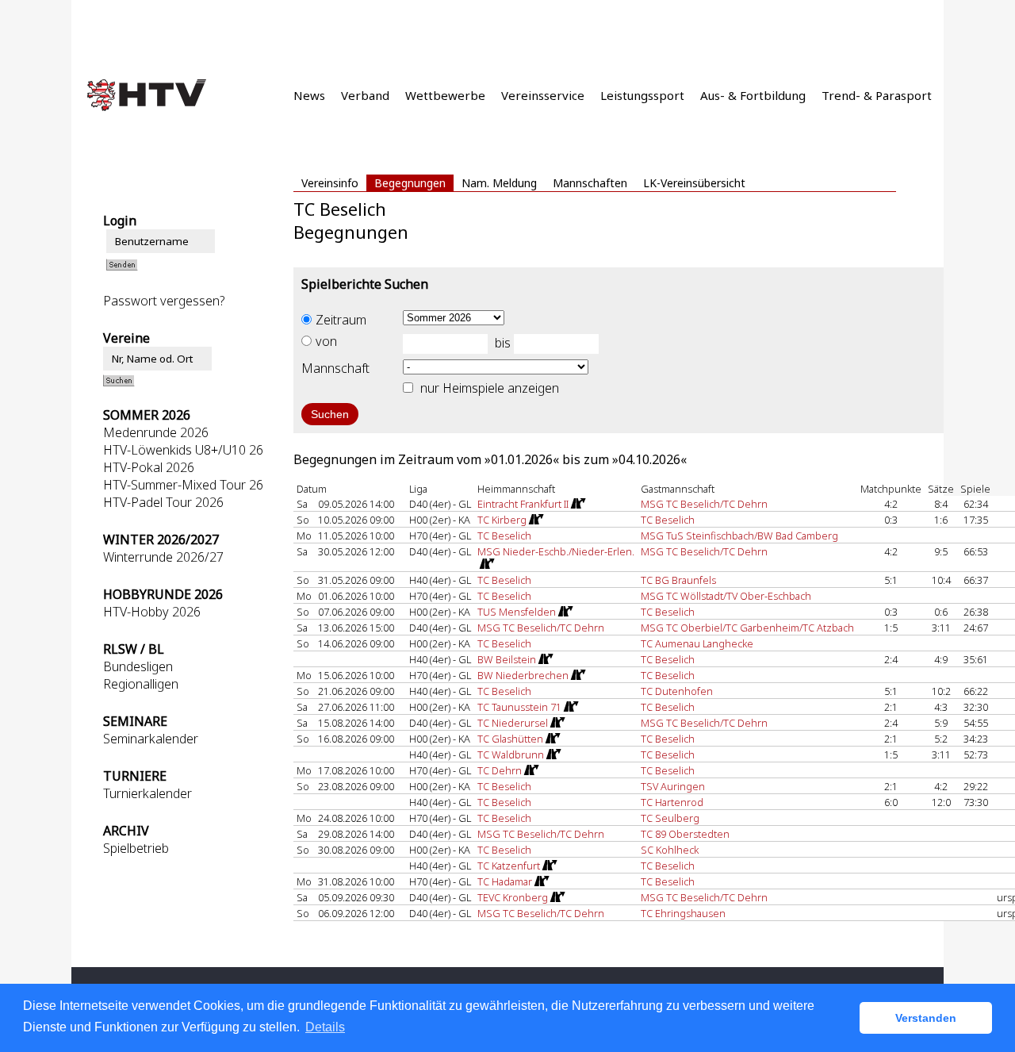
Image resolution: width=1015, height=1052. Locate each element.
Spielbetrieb (136, 848)
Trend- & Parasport (877, 95)
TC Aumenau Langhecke (697, 643)
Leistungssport (642, 95)
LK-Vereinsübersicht (694, 182)
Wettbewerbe (445, 95)
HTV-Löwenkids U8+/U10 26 (183, 450)
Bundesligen (138, 666)
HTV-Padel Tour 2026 (163, 502)
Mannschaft (335, 368)
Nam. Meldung (499, 182)
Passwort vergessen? (164, 300)
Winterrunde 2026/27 (163, 557)
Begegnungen (410, 182)
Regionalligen (140, 684)
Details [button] (325, 1027)
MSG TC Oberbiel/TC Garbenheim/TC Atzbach (747, 627)
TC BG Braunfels (678, 580)
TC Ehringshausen (683, 913)
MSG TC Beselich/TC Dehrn (704, 504)
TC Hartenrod (672, 802)
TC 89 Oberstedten (685, 834)
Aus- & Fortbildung (753, 95)
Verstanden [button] (925, 1018)
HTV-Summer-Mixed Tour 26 (183, 484)
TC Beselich (668, 520)
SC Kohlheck (670, 850)
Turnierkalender (147, 793)
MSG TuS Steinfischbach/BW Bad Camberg (739, 535)
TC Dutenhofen (677, 691)
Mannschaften (590, 182)
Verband (365, 95)
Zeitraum (341, 319)
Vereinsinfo (329, 182)
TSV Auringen (673, 786)
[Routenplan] (577, 503)
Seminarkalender (150, 738)
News (309, 95)
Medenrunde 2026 (156, 432)
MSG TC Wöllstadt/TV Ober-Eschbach (726, 596)
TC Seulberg (670, 818)
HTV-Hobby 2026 (152, 611)
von (326, 341)
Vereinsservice (542, 95)
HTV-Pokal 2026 (148, 467)
